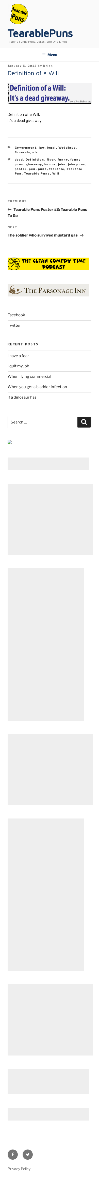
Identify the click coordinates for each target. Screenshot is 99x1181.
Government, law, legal (35, 147)
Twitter (14, 325)
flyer (51, 159)
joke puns (77, 164)
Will (56, 173)
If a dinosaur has (22, 397)
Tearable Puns (37, 173)
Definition (35, 159)
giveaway (34, 164)
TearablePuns (40, 32)
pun (32, 169)
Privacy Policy (19, 1169)
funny (63, 159)
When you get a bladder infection (37, 387)
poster (21, 169)
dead (19, 159)
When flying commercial (29, 376)
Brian (48, 66)
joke (62, 164)
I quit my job (18, 366)
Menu (52, 55)
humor (50, 164)
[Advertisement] (48, 464)
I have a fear (18, 356)
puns (42, 169)
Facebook (16, 315)
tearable (56, 169)
